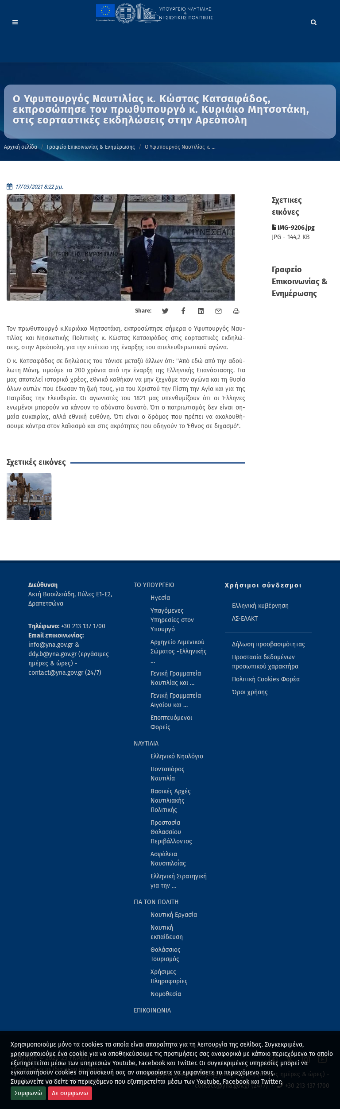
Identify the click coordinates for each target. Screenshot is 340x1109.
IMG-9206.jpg (295, 228)
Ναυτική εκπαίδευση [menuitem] (167, 932)
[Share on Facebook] (183, 311)
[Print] (236, 311)
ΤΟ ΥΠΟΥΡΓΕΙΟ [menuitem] (154, 585)
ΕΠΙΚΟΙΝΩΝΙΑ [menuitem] (152, 1010)
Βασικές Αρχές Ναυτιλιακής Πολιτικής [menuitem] (171, 801)
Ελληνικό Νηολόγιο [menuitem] (177, 756)
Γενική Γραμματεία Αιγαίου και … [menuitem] (176, 700)
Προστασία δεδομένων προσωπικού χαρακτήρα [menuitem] (265, 661)
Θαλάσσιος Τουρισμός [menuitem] (166, 954)
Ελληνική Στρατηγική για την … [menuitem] (179, 881)
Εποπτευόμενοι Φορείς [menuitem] (171, 722)
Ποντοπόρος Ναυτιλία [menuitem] (168, 773)
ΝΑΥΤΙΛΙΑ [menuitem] (146, 743)
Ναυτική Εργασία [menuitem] (174, 915)
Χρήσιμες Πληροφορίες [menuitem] (169, 976)
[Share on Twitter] (165, 311)
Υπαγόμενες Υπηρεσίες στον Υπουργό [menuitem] (172, 620)
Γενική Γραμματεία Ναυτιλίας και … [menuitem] (176, 678)
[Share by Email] (219, 311)
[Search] (314, 21)
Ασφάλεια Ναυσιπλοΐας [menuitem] (168, 858)
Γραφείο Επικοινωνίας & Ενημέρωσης (91, 147)
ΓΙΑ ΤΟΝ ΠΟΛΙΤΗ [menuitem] (156, 902)
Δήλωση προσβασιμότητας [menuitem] (268, 644)
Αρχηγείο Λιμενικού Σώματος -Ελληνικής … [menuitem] (179, 651)
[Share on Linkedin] (201, 311)
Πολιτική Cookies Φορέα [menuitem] (266, 679)
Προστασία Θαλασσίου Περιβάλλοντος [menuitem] (171, 832)
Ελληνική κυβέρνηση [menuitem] (260, 606)
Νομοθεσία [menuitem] (166, 994)
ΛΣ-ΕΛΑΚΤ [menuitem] (245, 618)
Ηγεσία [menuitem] (160, 598)
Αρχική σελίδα (20, 147)
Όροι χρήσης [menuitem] (250, 692)
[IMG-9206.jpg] (30, 496)
